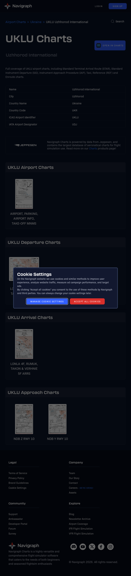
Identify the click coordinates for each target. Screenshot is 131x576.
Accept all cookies (87, 301)
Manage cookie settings (47, 301)
